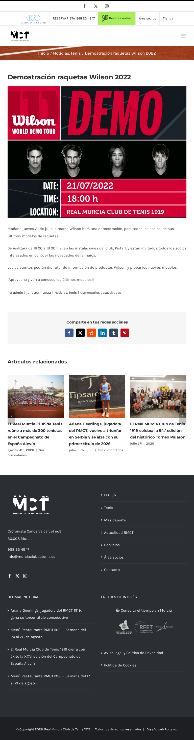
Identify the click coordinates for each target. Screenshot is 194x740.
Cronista (18, 531)
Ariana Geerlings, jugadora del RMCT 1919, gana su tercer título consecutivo (46, 614)
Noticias (61, 292)
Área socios (114, 557)
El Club (110, 495)
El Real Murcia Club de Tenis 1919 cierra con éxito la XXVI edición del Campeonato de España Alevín (48, 656)
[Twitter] (17, 576)
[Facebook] (10, 576)
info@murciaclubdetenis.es (31, 556)
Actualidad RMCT (119, 532)
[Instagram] (25, 576)
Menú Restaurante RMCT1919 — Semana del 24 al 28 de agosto (48, 633)
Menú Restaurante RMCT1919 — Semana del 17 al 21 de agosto (50, 679)
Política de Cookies (120, 665)
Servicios (112, 545)
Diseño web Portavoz (162, 729)
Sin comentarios (110, 450)
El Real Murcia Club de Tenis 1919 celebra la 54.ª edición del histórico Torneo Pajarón (157, 431)
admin (18, 292)
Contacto (112, 569)
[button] (11, 416)
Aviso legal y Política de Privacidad (133, 653)
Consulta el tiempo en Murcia (146, 610)
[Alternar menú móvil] (183, 35)
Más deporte (115, 520)
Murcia (27, 538)
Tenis (73, 292)
